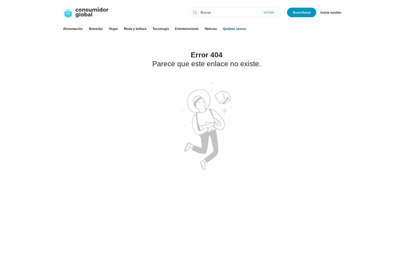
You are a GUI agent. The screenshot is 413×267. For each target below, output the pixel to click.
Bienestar (96, 29)
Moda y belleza (135, 29)
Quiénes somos (234, 29)
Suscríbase (302, 12)
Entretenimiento (187, 29)
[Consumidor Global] (85, 12)
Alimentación (73, 29)
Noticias (211, 29)
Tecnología (160, 29)
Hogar (113, 29)
